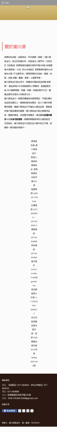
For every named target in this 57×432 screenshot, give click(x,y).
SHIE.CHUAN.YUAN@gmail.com (23, 398)
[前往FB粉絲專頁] (9, 410)
